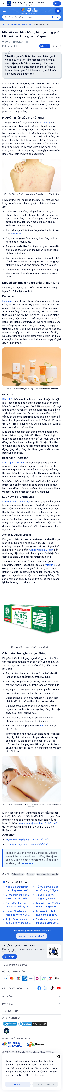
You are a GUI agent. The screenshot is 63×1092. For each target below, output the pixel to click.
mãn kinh (16, 233)
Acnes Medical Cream (41, 549)
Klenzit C (7, 399)
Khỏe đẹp (26, 24)
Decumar (7, 301)
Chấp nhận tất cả (45, 1084)
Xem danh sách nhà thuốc (31, 936)
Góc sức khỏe (13, 24)
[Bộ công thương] (9, 1024)
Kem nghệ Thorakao (13, 462)
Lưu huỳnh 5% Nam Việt (16, 501)
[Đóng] (3, 3)
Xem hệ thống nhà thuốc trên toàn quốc (32, 930)
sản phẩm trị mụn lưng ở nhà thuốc (38, 823)
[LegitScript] (17, 1031)
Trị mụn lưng (17, 874)
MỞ (57, 3)
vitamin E (50, 564)
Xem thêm (27, 863)
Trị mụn (30, 874)
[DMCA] (32, 1024)
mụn (41, 725)
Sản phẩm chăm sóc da (47, 874)
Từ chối (18, 1084)
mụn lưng (45, 122)
